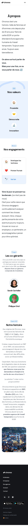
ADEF (7, 334)
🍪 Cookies (5, 518)
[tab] (14, 162)
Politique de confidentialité (10, 515)
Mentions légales (7, 512)
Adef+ (16, 334)
